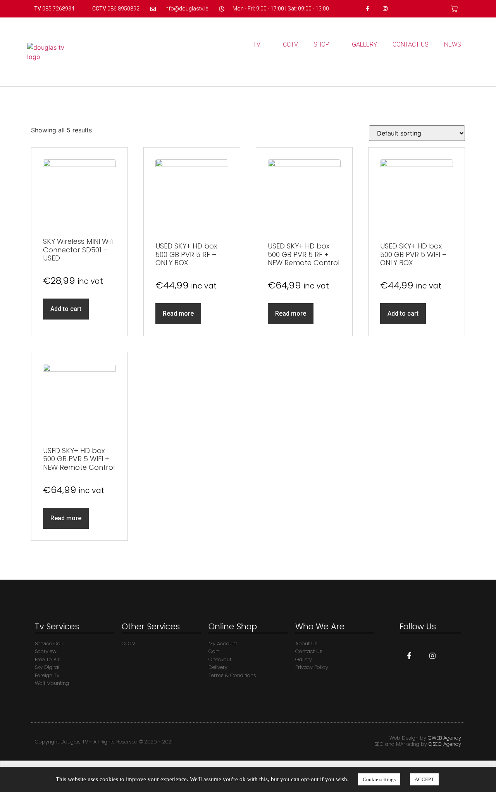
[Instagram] (385, 8)
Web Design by (425, 738)
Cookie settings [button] (379, 779)
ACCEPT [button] (424, 779)
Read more (178, 313)
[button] (462, 68)
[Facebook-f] (368, 8)
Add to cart (65, 309)
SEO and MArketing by (417, 744)
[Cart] (454, 9)
